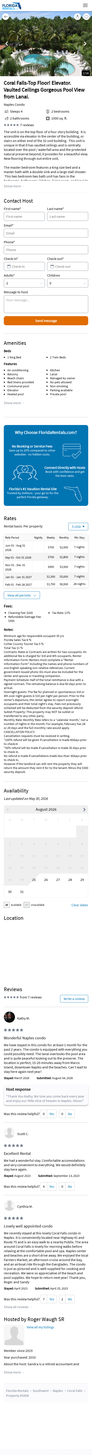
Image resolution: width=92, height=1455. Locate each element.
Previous (6, 44)
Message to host (16, 292)
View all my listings (40, 1327)
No (70, 1114)
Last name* (55, 208)
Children (53, 275)
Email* (9, 225)
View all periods (19, 595)
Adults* (9, 275)
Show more (12, 186)
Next (85, 44)
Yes (51, 1114)
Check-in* (11, 258)
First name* (12, 208)
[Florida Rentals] (11, 10)
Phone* (9, 242)
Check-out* (55, 258)
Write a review (74, 998)
